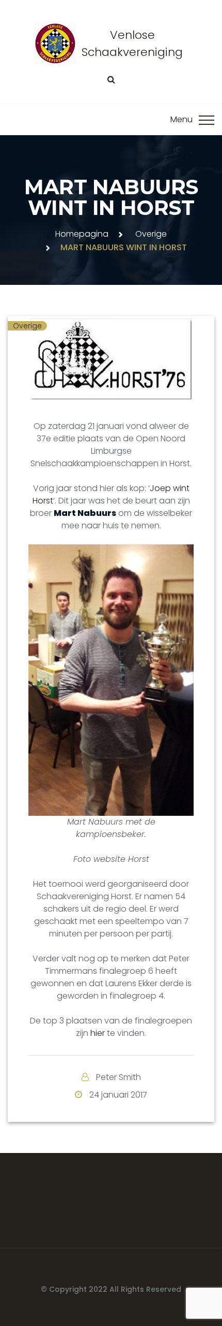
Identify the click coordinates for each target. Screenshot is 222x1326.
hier (97, 1033)
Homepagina (81, 234)
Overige (151, 234)
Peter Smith (118, 1077)
